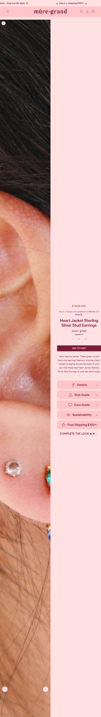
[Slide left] (5, 689)
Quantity (79, 334)
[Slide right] (46, 689)
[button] (8, 12)
